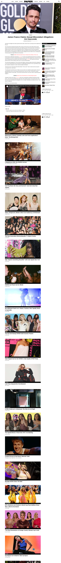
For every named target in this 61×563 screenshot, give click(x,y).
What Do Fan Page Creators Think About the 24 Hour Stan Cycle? (50, 76)
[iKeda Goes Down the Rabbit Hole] (43, 49)
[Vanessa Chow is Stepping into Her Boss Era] (43, 68)
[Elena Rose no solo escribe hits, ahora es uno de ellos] (43, 56)
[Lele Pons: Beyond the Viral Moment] (23, 373)
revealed (28, 59)
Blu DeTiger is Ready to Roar (50, 85)
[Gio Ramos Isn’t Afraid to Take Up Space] (23, 544)
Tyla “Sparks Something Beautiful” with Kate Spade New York (22, 259)
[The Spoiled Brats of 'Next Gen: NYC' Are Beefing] (23, 421)
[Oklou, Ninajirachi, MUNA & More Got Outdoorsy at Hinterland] (23, 201)
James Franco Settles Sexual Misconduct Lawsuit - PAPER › (15, 111)
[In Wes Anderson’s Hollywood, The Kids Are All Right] (23, 398)
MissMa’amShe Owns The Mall (13, 481)
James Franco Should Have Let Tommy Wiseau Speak (26, 75)
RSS (47, 90)
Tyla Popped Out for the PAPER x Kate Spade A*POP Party (21, 358)
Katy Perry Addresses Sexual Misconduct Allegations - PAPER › (15, 110)
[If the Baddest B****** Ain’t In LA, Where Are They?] (43, 63)
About (43, 90)
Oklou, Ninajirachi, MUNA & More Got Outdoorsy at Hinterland (22, 212)
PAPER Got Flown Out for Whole (14, 285)
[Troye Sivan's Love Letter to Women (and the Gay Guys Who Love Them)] (43, 60)
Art (44, 1)
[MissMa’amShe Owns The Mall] (23, 470)
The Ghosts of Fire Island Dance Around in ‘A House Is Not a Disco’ (50, 72)
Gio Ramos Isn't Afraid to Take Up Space (16, 555)
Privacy (50, 90)
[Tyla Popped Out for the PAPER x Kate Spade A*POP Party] (23, 348)
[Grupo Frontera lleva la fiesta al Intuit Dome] (43, 79)
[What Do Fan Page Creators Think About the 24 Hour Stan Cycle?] (43, 76)
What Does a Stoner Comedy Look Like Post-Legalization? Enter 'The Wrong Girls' (21, 136)
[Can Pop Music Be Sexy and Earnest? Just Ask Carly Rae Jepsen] (23, 175)
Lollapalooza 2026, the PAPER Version (16, 162)
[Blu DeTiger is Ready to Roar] (43, 86)
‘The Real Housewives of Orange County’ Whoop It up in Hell (22, 530)
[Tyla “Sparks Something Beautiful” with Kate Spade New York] (23, 248)
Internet (40, 1)
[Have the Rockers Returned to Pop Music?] (43, 83)
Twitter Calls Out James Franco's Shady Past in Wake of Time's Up (26, 54)
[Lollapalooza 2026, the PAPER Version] (23, 151)
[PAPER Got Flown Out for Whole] (23, 274)
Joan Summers (8, 434)
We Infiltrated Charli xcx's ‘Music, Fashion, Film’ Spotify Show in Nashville (22, 309)
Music (13, 1)
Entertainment (7, 133)
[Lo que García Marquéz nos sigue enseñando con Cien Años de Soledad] (43, 52)
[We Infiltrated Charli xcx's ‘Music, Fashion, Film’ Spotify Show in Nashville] (23, 297)
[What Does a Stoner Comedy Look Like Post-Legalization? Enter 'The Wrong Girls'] (23, 124)
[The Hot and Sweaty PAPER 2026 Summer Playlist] (23, 322)
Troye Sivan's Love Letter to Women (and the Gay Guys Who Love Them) (50, 60)
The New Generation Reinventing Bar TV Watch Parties (20, 236)
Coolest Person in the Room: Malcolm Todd (17, 456)
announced (18, 77)
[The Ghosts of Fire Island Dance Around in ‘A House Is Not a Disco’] (43, 72)
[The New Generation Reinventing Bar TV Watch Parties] (23, 225)
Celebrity (21, 1)
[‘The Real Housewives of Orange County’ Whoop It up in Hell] (23, 519)
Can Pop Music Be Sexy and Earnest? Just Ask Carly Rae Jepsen (21, 186)
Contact (45, 90)
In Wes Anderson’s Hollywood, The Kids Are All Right (20, 409)
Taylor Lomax (8, 138)
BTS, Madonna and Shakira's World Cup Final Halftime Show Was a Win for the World (22, 505)
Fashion (16, 1)
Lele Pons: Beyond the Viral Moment (15, 384)
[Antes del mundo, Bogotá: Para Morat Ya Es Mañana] (43, 46)
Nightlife (36, 1)
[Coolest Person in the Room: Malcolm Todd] (23, 445)
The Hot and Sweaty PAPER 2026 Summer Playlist (19, 333)
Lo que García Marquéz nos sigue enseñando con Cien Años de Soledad (49, 52)
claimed (20, 56)
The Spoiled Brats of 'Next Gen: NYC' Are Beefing (19, 432)
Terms (52, 90)
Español (47, 1)
